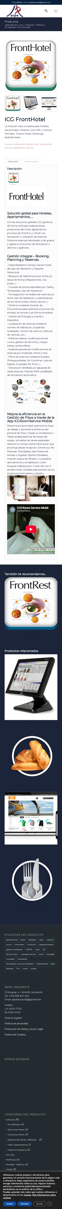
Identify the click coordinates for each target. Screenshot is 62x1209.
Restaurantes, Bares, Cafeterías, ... (23, 1139)
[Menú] (55, 11)
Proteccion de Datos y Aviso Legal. (24, 1029)
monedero (10, 959)
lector (41, 954)
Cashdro (50, 940)
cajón (41, 940)
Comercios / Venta (16, 1134)
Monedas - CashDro (15, 1164)
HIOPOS (28, 949)
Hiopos (9, 1169)
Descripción (13, 161)
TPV (18, 968)
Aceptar (9, 1203)
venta (25, 968)
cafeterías (32, 940)
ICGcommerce (12, 954)
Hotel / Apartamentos (43, 144)
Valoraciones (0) (32, 161)
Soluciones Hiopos (16, 1129)
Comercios (31, 944)
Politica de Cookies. (15, 1034)
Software (17, 144)
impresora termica (28, 954)
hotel (28, 148)
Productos (11, 21)
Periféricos (11, 1159)
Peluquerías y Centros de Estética (20, 964)
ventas (33, 968)
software (9, 968)
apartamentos (19, 148)
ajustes (27, 1195)
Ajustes (39, 1203)
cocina (9, 944)
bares (23, 940)
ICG (32, 148)
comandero (19, 944)
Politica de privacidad (16, 1023)
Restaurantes (42, 964)
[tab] (13, 161)
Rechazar (25, 1203)
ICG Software (27, 144)
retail (53, 964)
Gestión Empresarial (17, 1150)
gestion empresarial (14, 949)
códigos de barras (46, 944)
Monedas (50, 954)
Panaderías (22, 959)
